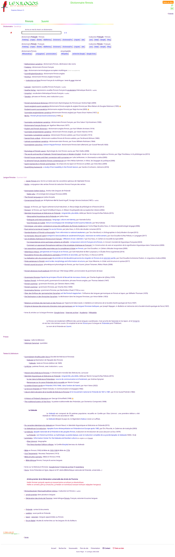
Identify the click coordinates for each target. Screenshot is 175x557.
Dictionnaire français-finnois (35, 125)
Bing (108, 39)
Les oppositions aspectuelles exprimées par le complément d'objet (50, 248)
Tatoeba (28, 96)
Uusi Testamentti (31, 453)
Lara (90, 39)
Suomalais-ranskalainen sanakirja (37, 122)
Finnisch (28, 210)
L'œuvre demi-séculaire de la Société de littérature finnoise (47, 392)
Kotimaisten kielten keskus (35, 191)
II (135, 435)
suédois (29, 513)
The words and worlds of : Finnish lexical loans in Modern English (53, 154)
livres (27, 537)
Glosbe (39, 39)
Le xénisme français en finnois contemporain (44, 161)
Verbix (27, 184)
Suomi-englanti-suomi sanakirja (37, 106)
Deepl (96, 39)
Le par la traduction (35, 428)
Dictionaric (57, 39)
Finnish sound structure (34, 264)
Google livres (91, 54)
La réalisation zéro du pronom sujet (38, 258)
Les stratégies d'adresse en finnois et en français (43, 239)
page (72, 80)
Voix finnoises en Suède (36, 223)
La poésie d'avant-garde (34, 385)
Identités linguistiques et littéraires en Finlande (42, 213)
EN (172, 8)
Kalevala (30, 360)
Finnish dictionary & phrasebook (37, 271)
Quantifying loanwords (33, 167)
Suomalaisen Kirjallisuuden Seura (37, 357)
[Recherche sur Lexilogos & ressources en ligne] (172, 5)
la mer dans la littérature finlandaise (41, 379)
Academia (83, 312)
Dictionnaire (8, 26)
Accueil (53, 548)
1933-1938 (54, 450)
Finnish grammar (31, 284)
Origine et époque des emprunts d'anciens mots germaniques (48, 306)
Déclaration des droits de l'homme (39, 498)
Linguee (77, 39)
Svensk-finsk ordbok (32, 138)
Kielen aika (31, 194)
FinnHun (28, 77)
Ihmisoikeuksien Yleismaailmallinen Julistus (41, 491)
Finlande (170, 13)
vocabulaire (71, 90)
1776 (68, 450)
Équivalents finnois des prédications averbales (42, 255)
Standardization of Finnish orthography (40, 232)
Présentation (95, 548)
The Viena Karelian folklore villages (40, 444)
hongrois (136, 321)
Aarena (27, 340)
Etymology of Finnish (35, 151)
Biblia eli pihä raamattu (33, 457)
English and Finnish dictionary (36, 128)
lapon (28, 517)
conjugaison (40, 54)
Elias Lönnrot (32, 441)
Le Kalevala (29, 432)
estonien (107, 258)
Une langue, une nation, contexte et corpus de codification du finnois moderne (55, 226)
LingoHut (28, 93)
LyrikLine (28, 366)
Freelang (25, 39)
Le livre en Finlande (32, 389)
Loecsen (28, 87)
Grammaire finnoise (32, 277)
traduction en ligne (33, 80)
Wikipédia (64, 54)
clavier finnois (31, 181)
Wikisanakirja (26, 54)
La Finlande (31, 435)
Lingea (32, 39)
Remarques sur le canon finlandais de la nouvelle (45, 382)
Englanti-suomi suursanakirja (36, 109)
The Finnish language (33, 197)
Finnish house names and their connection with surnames (47, 157)
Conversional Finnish (32, 200)
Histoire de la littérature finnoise (37, 373)
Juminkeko (29, 438)
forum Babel (30, 520)
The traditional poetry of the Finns (38, 401)
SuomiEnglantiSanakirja (34, 73)
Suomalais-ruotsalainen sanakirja (37, 135)
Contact (107, 548)
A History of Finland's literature (36, 398)
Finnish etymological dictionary (36, 103)
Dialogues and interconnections (39, 219)
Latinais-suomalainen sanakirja (36, 141)
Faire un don (168, 2)
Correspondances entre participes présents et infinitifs (48, 242)
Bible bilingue (31, 460)
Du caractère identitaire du (38, 425)
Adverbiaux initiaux (32, 252)
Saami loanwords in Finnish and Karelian (40, 164)
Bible (26, 450)
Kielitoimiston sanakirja (33, 64)
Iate (83, 39)
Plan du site (84, 548)
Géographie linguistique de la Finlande (41, 216)
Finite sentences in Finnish (35, 261)
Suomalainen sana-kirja (33, 144)
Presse (5, 337)
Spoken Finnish (30, 280)
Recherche (62, 548)
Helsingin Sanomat (32, 343)
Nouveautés (73, 548)
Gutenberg (79, 467)
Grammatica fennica (32, 290)
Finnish (27, 207)
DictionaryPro (67, 39)
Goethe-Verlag (30, 90)
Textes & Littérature (10, 353)
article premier (31, 494)
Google (102, 39)
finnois (90, 438)
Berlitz (27, 116)
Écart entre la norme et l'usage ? (37, 229)
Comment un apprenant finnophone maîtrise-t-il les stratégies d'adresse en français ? (59, 245)
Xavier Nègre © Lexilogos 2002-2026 (87, 552)
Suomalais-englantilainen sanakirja (38, 112)
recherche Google (78, 54)
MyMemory (47, 39)
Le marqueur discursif (35, 236)
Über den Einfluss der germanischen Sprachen (42, 293)
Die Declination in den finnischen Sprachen (41, 296)
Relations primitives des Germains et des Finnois (43, 303)
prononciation (51, 54)
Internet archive (72, 312)
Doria (27, 470)
